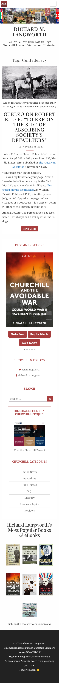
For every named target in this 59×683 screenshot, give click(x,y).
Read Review (29, 342)
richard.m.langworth (30, 375)
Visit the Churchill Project (29, 450)
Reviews (30, 510)
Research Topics (29, 504)
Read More (30, 228)
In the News (29, 472)
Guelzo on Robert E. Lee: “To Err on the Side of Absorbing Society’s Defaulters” (30, 127)
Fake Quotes (29, 485)
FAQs (30, 491)
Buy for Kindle (39, 334)
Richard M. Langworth (4, 4)
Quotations (29, 478)
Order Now (18, 334)
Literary (30, 497)
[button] (24, 350)
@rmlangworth (31, 369)
